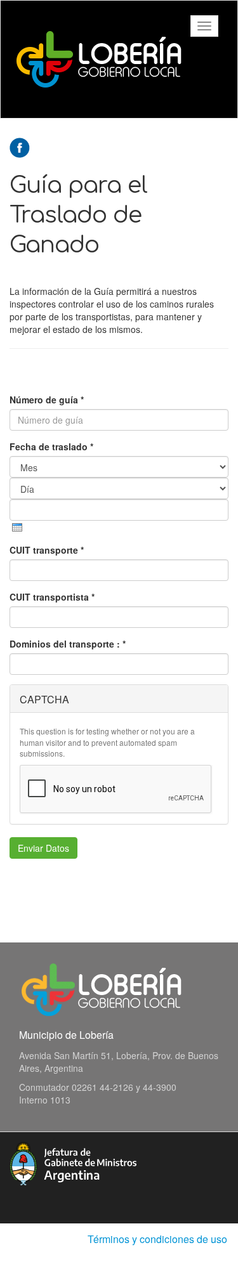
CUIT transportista (52, 596)
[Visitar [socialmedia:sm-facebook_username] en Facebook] (20, 146)
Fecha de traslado (51, 446)
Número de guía (47, 399)
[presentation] (17, 527)
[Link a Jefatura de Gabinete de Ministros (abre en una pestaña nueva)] (73, 1161)
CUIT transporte (47, 550)
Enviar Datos (43, 848)
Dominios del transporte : (68, 643)
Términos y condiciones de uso (157, 1239)
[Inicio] (99, 59)
